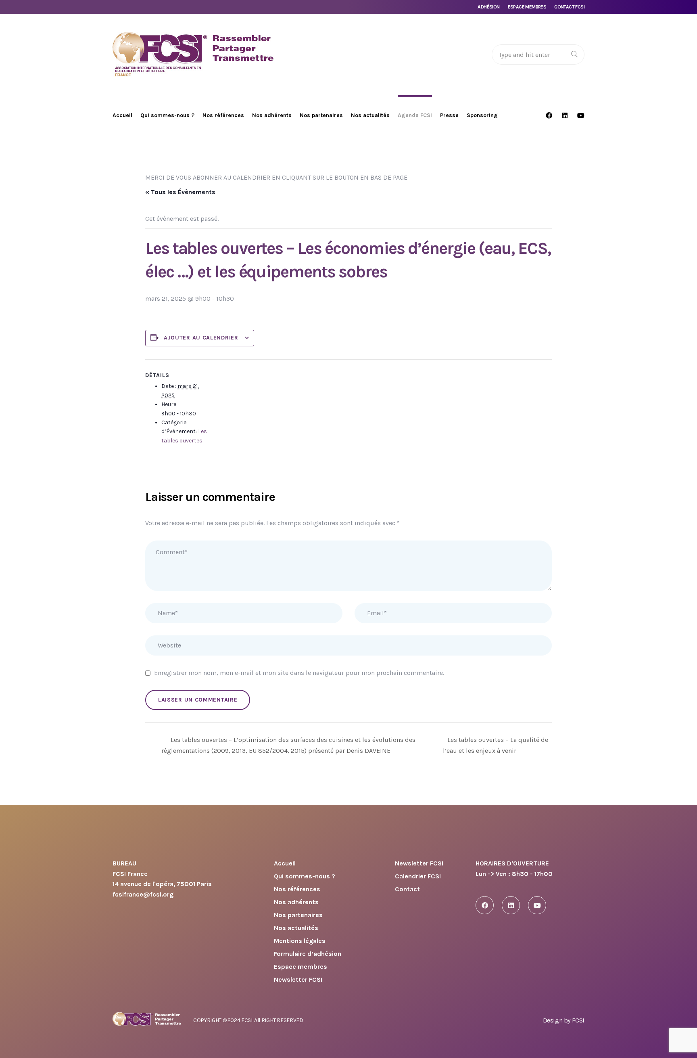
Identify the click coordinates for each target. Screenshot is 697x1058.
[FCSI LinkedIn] (511, 905)
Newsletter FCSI (298, 979)
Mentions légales (300, 941)
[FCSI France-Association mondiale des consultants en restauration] (193, 54)
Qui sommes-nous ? (304, 876)
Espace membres (527, 7)
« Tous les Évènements (180, 192)
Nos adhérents (296, 902)
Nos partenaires (298, 915)
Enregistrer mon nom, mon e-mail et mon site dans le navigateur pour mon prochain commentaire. (299, 673)
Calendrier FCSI (418, 876)
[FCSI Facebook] (485, 905)
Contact (407, 889)
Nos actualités (296, 928)
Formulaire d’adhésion (307, 954)
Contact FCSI (569, 7)
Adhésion (488, 7)
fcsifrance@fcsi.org (143, 894)
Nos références (297, 889)
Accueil (285, 863)
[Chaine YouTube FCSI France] (537, 905)
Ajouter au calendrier (201, 337)
